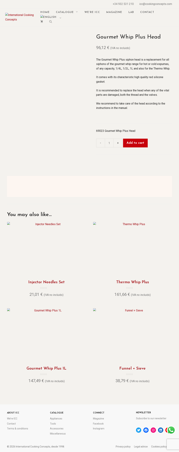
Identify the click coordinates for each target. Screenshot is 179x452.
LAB (131, 12)
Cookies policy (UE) (161, 446)
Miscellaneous (58, 433)
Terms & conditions (17, 428)
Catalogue (65, 12)
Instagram (98, 428)
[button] (50, 22)
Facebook (98, 423)
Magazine (114, 12)
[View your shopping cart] (41, 22)
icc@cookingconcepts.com (155, 4)
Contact (147, 12)
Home (45, 12)
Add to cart (135, 143)
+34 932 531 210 (123, 4)
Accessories (56, 428)
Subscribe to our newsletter (151, 418)
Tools (53, 423)
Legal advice (141, 446)
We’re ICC (92, 12)
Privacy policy (123, 446)
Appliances (56, 418)
